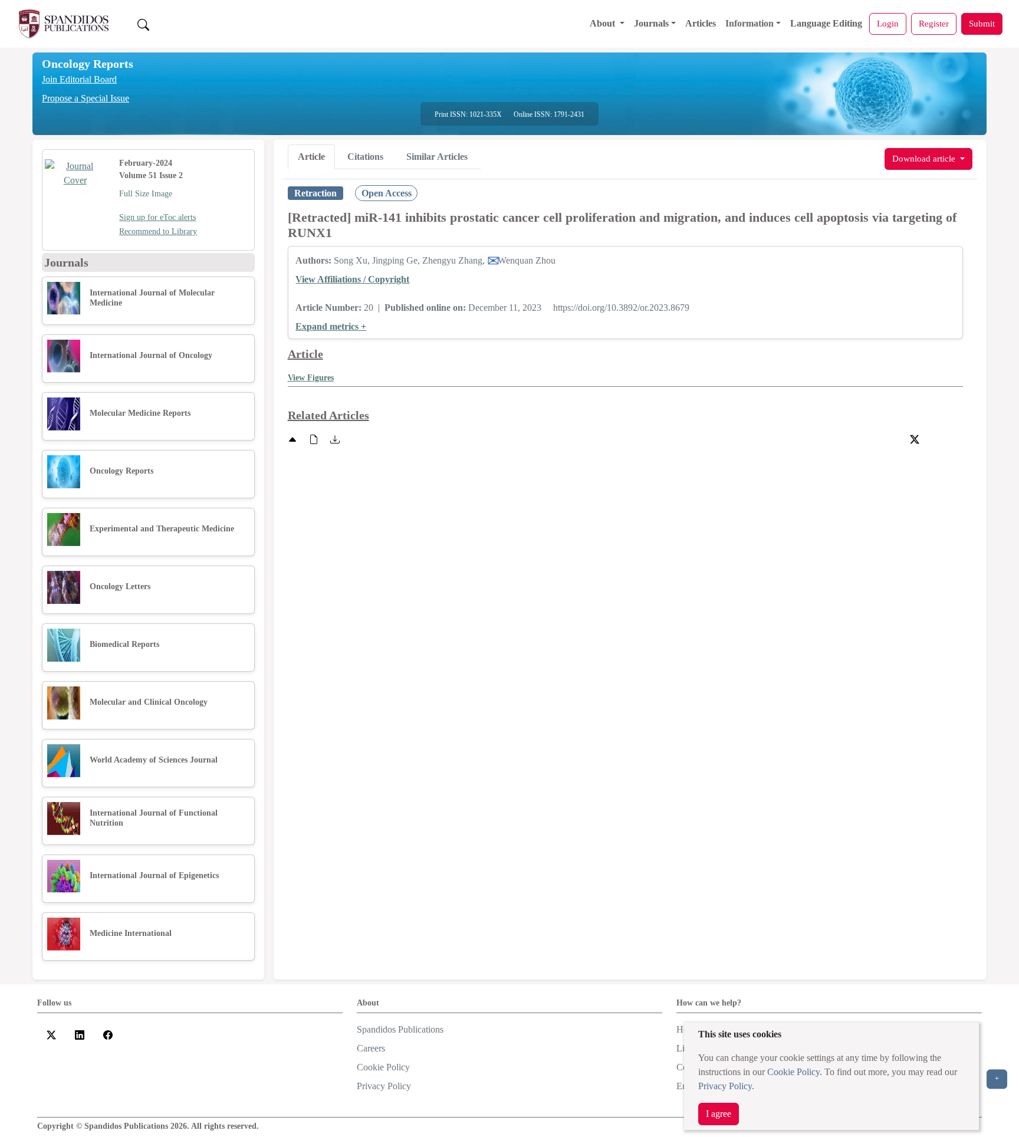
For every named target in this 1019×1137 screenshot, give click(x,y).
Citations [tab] (365, 157)
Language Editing (826, 23)
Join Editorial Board (79, 79)
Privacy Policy (725, 1086)
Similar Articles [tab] (437, 157)
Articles (700, 23)
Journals (651, 23)
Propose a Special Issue (85, 98)
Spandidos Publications (400, 1029)
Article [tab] (311, 157)
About (603, 23)
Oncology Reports (87, 63)
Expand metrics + (330, 326)
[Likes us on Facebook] (108, 1034)
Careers (371, 1048)
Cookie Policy (793, 1072)
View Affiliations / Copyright (352, 279)
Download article (925, 158)
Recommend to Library (158, 231)
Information (749, 23)
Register (934, 23)
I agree (718, 1114)
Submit (982, 23)
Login (888, 23)
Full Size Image (145, 193)
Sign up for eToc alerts (157, 217)
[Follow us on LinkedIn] (79, 1034)
